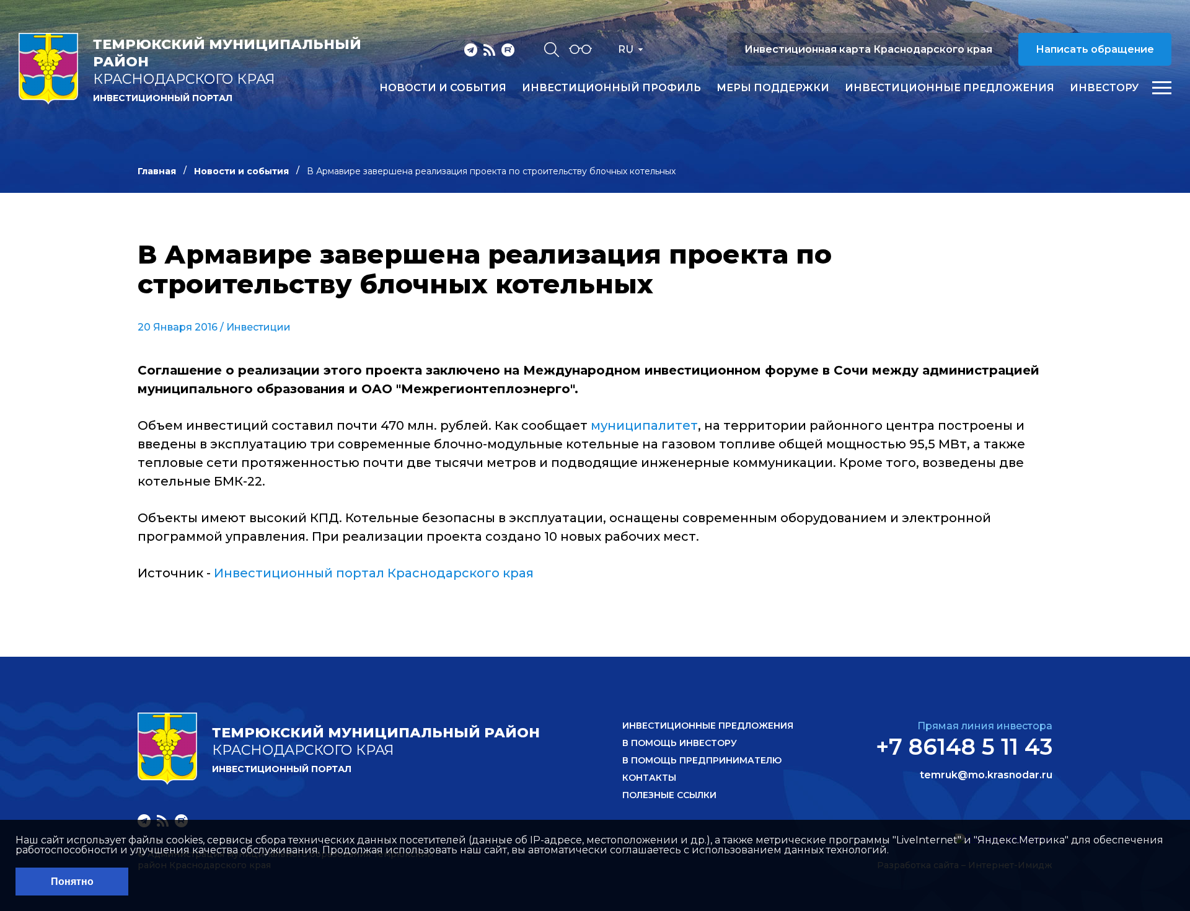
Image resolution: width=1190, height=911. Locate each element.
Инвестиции (258, 327)
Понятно (72, 881)
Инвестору (1104, 88)
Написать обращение (1095, 49)
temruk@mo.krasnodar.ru (986, 775)
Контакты (649, 777)
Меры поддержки (772, 88)
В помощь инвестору (679, 743)
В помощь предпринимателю (702, 760)
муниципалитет (643, 425)
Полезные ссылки (669, 795)
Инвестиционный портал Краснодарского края (374, 573)
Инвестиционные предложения (949, 88)
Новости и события (442, 88)
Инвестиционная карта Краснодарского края (868, 49)
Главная (157, 171)
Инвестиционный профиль (611, 88)
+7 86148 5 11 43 (964, 746)
